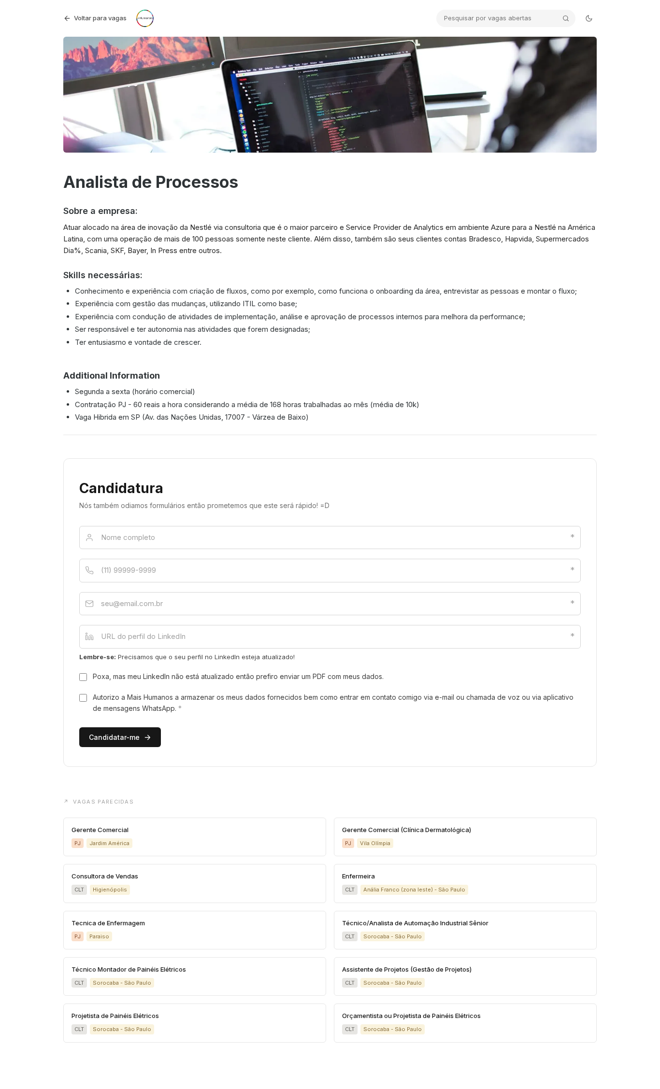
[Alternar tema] (589, 18)
